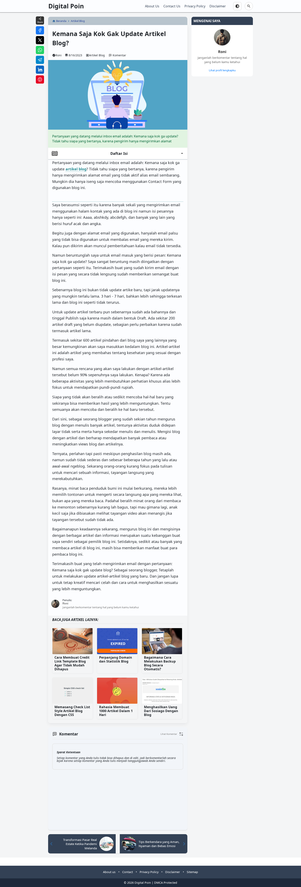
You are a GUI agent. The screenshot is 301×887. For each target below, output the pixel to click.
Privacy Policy (194, 6)
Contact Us (171, 6)
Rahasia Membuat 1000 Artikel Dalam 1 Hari (116, 711)
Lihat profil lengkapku (222, 70)
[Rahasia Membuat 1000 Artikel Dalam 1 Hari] (117, 690)
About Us (152, 6)
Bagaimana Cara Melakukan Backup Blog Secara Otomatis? (160, 664)
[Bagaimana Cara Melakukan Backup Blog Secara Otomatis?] (162, 641)
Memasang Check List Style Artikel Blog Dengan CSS (72, 711)
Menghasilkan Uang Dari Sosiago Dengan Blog (161, 711)
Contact (127, 872)
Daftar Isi (119, 153)
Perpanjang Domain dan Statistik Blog (115, 660)
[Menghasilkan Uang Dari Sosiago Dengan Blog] (162, 690)
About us (109, 872)
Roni (222, 52)
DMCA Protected (165, 883)
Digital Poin (66, 6)
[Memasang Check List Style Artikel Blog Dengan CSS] (72, 690)
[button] (172, 734)
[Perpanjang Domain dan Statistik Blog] (117, 641)
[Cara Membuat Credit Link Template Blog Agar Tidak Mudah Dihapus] (72, 641)
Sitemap (192, 872)
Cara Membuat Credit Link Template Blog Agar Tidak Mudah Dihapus (71, 664)
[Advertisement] (206, 141)
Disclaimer (217, 6)
